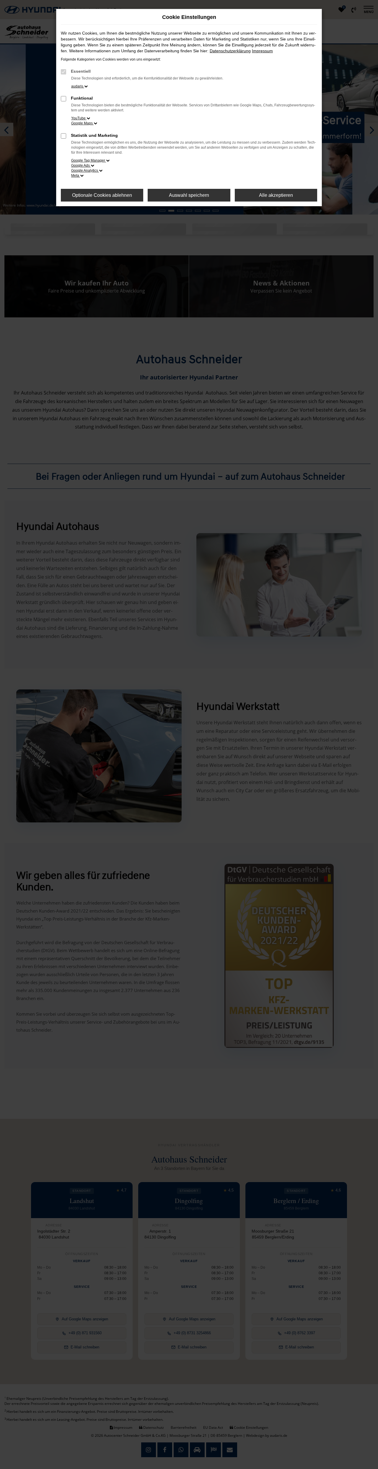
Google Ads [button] (81, 165)
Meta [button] (75, 175)
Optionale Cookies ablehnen (102, 195)
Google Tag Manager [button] (88, 160)
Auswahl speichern (189, 195)
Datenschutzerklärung (230, 50)
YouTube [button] (79, 118)
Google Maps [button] (82, 123)
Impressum (262, 50)
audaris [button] (77, 86)
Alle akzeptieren (276, 195)
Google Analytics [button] (85, 170)
